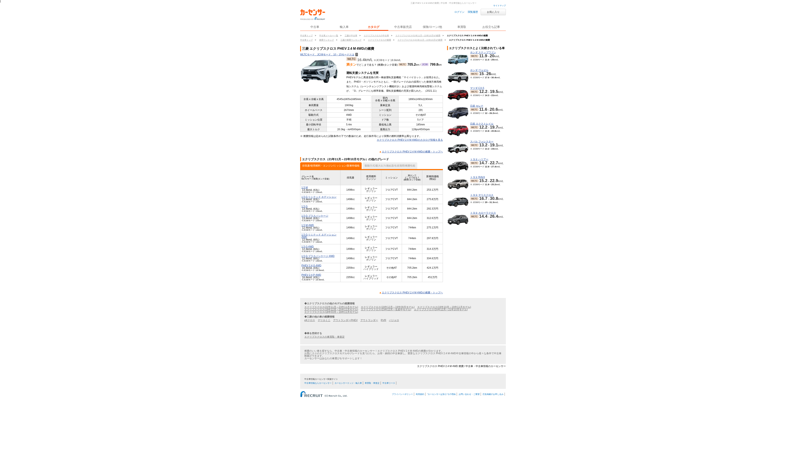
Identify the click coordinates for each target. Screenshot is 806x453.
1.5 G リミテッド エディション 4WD (318, 236)
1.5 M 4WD (307, 225)
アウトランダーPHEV (345, 320)
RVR (383, 320)
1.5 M (304, 187)
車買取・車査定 (372, 383)
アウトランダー (369, 320)
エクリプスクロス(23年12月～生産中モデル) (386, 309)
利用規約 (420, 394)
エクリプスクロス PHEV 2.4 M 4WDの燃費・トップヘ (412, 151)
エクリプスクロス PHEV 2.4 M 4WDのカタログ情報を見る (410, 139)
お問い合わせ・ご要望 (469, 394)
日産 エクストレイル (481, 123)
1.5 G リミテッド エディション (318, 196)
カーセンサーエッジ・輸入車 (348, 383)
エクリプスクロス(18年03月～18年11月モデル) (331, 312)
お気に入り (493, 11)
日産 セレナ (476, 105)
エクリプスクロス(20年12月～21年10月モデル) (441, 309)
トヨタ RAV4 (477, 177)
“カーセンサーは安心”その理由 (441, 394)
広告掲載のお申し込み (493, 394)
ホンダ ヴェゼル (479, 70)
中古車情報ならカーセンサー (318, 383)
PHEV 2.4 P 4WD (311, 274)
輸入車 (344, 27)
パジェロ (394, 320)
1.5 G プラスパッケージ (314, 215)
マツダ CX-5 (477, 88)
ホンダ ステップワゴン (483, 52)
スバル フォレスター (481, 141)
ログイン (459, 11)
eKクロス (309, 320)
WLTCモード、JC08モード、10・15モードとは (329, 54)
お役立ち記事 (491, 27)
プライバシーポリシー (402, 394)
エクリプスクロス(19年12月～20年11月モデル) (331, 309)
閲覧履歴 (473, 11)
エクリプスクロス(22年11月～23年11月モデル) (331, 307)
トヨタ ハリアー (479, 159)
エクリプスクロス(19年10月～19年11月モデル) (444, 307)
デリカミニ (324, 320)
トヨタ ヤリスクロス (481, 195)
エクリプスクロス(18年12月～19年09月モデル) (388, 307)
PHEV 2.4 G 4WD (311, 265)
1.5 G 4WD (307, 246)
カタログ (373, 27)
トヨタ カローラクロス (483, 212)
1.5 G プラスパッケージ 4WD (318, 256)
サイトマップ (499, 5)
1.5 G (304, 206)
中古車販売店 (403, 27)
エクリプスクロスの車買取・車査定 (324, 337)
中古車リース (388, 383)
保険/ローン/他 (432, 27)
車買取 (461, 27)
